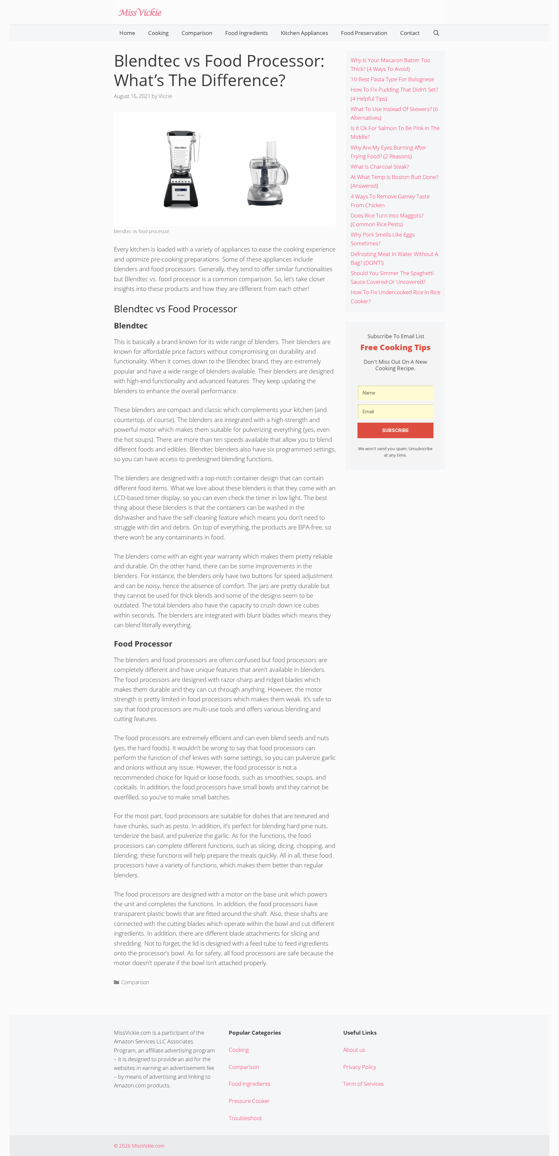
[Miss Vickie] (139, 11)
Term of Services (363, 1083)
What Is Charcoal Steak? (380, 166)
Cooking (158, 33)
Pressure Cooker (249, 1101)
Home (127, 33)
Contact (410, 33)
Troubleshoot (245, 1118)
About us (354, 1049)
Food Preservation (364, 33)
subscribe (395, 430)
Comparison (196, 33)
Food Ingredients (246, 33)
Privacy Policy (359, 1067)
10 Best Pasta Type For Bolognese (392, 79)
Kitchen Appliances (304, 33)
